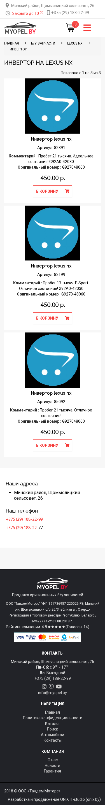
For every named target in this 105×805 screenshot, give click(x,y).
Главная (52, 712)
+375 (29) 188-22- (22, 528)
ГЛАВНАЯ (11, 43)
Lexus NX (75, 43)
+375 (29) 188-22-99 (24, 519)
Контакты (53, 740)
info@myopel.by (52, 692)
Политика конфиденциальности (52, 718)
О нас (53, 760)
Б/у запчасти (43, 43)
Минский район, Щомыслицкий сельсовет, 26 (52, 5)
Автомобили (52, 734)
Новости (52, 765)
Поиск (52, 729)
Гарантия (52, 771)
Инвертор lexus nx (51, 139)
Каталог (52, 723)
